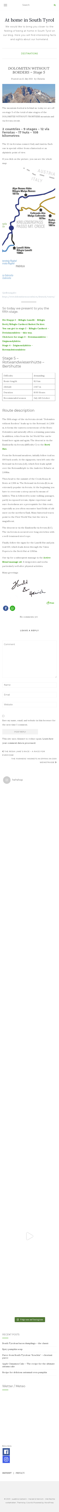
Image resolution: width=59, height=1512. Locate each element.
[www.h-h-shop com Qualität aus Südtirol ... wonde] (29, 1289)
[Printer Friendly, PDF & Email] (50, 602)
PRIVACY (20, 1473)
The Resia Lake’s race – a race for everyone (23, 753)
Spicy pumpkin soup (12, 1349)
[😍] (29, 1024)
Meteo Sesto (6, 1446)
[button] (5, 608)
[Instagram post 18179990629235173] (29, 1236)
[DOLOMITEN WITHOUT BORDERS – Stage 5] (28, 93)
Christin (41, 79)
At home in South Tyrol (29, 20)
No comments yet (29, 616)
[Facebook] (6, 1451)
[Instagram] (6, 1459)
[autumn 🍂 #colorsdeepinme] (29, 1077)
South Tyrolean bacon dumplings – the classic (25, 1343)
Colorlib (29, 1502)
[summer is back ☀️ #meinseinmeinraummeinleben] (29, 1183)
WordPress (49, 1502)
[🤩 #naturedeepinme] (29, 1130)
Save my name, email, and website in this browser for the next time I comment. (29, 722)
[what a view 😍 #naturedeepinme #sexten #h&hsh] (29, 918)
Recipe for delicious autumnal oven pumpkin (24, 1372)
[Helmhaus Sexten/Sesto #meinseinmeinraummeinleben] (29, 971)
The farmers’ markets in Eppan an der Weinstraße (34, 760)
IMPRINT (7, 1473)
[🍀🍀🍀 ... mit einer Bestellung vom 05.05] (29, 865)
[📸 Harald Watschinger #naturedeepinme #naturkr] (29, 812)
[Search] (55, 5)
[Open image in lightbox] (28, 228)
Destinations (29, 53)
